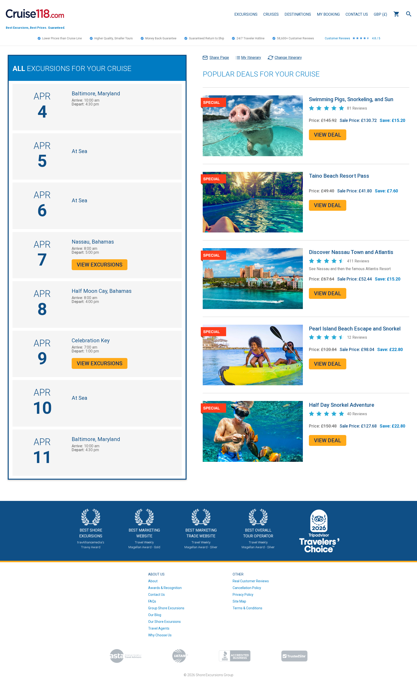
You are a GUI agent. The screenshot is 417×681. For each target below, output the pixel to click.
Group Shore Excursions (166, 608)
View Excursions (99, 265)
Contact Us (357, 14)
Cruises (271, 14)
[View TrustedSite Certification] (294, 656)
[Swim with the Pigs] (253, 125)
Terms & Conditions (247, 608)
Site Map (239, 601)
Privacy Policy (243, 595)
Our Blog (154, 615)
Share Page (219, 57)
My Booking (328, 14)
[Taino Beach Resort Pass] (253, 201)
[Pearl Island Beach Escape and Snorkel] (253, 354)
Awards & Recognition (165, 588)
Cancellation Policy (247, 588)
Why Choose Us (160, 635)
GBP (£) (380, 14)
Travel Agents (158, 628)
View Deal (327, 135)
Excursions (245, 14)
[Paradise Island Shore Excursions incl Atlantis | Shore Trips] (253, 278)
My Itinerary (251, 57)
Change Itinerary (288, 57)
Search (408, 14)
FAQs (152, 601)
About (153, 581)
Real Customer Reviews (251, 581)
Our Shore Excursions (164, 622)
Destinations (298, 14)
